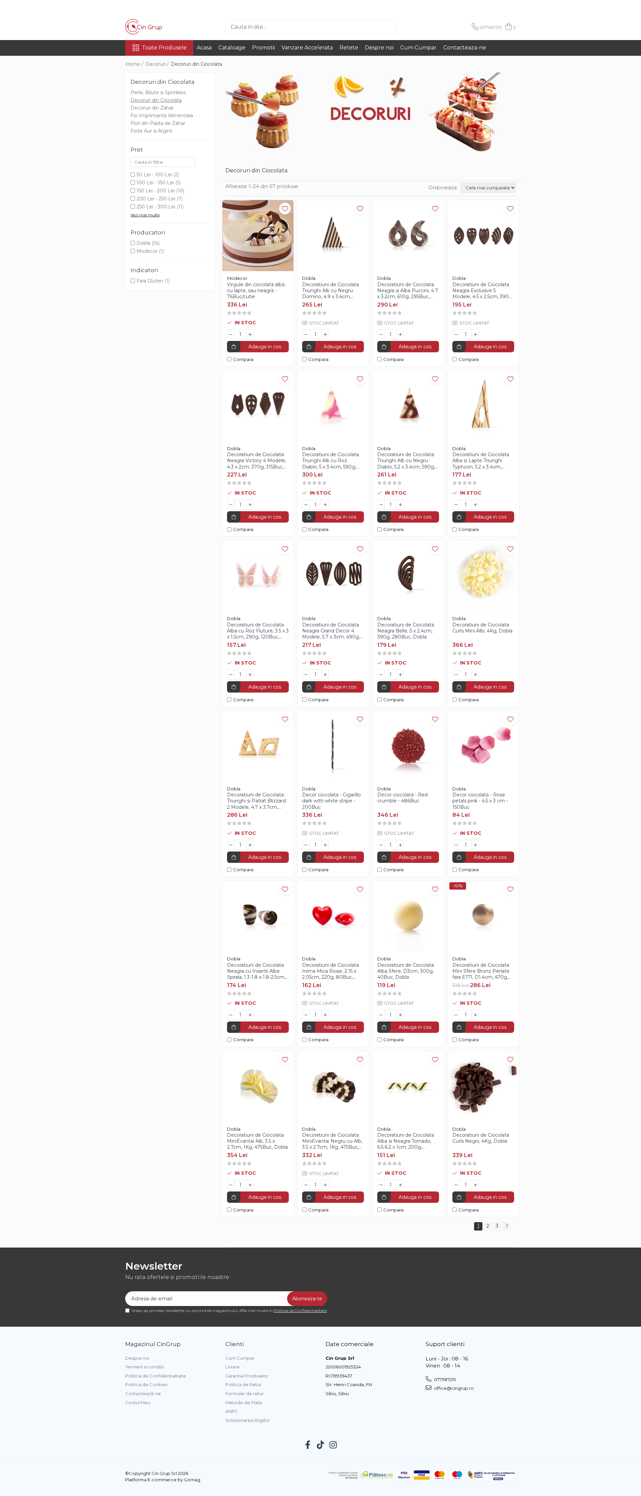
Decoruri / (158, 64)
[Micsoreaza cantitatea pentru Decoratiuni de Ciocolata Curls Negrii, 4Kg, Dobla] (456, 1185)
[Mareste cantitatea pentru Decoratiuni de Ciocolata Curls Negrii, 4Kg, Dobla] (475, 1185)
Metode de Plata (243, 1402)
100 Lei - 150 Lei (155, 183)
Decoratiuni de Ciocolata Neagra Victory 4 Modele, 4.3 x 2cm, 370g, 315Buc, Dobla (256, 460)
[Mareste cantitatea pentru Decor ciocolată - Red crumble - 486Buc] (400, 845)
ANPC (231, 1411)
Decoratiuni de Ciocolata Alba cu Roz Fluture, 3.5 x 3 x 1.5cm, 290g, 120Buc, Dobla (258, 631)
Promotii (263, 47)
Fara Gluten (150, 281)
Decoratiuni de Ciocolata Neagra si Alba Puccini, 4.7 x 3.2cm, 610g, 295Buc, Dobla (407, 291)
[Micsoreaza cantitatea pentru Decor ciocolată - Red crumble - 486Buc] (381, 845)
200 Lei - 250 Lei (156, 199)
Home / (135, 64)
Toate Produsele (164, 47)
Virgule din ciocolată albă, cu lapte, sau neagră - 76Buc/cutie (256, 291)
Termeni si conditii (144, 1366)
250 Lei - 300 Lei (156, 207)
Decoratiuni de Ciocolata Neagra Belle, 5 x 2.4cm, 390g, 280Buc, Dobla (405, 631)
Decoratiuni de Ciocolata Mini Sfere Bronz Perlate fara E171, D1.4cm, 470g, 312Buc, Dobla (480, 971)
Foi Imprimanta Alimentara (162, 116)
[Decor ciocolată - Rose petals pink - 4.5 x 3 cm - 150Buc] (483, 746)
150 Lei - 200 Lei (156, 191)
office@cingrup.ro (453, 1388)
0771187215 (444, 1379)
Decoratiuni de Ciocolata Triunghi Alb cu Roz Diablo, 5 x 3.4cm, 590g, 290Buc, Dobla (330, 460)
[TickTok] (321, 1445)
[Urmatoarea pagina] (506, 1226)
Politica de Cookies (146, 1384)
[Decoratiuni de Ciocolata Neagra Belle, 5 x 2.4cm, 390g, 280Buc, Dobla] (408, 575)
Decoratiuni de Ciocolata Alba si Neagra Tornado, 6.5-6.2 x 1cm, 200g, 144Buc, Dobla (405, 1141)
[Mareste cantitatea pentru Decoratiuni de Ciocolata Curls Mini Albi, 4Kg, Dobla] (475, 675)
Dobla (143, 243)
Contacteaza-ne (464, 47)
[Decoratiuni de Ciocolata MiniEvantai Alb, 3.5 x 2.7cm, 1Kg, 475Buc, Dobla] (257, 1086)
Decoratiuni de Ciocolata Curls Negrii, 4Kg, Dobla (480, 1138)
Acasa (204, 47)
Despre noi (379, 47)
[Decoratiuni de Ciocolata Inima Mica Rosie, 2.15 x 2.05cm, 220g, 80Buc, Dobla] (333, 916)
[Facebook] (308, 1445)
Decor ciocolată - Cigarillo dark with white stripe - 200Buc (331, 801)
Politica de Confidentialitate (300, 1310)
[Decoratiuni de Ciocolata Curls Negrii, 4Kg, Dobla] (483, 1086)
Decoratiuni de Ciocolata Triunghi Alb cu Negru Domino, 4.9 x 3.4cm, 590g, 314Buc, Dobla (330, 291)
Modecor (147, 251)
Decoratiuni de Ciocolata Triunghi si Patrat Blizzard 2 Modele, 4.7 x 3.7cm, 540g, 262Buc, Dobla (256, 801)
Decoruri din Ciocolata (156, 100)
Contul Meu (137, 1402)
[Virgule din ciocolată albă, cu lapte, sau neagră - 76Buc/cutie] (257, 235)
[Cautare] (408, 26)
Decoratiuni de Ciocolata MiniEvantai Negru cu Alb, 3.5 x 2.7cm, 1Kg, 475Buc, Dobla (332, 1141)
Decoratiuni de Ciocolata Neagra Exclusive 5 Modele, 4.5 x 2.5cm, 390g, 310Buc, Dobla (482, 291)
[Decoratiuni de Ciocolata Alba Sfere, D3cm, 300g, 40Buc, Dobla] (408, 916)
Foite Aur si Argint (151, 131)
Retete (349, 47)
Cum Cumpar (418, 47)
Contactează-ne (143, 1393)
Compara (243, 359)
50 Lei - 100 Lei (154, 175)
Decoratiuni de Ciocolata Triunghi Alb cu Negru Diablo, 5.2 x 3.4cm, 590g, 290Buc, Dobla (406, 460)
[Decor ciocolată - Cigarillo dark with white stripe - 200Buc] (333, 746)
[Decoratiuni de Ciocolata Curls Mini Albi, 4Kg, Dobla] (483, 575)
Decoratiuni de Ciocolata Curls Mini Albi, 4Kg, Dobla (482, 628)
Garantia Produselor (246, 1375)
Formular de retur (244, 1393)
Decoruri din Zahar (152, 108)
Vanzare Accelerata (307, 47)
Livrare (232, 1366)
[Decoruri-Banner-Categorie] (370, 112)
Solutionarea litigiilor (247, 1420)
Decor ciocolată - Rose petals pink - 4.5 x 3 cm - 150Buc (480, 801)
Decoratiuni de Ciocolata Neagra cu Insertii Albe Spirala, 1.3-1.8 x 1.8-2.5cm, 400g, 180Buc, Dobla (256, 971)
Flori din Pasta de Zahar (158, 123)
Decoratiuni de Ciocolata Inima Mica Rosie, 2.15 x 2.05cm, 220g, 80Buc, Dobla (330, 971)
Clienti (234, 1344)
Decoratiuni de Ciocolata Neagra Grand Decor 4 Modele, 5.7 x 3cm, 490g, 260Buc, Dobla (331, 631)
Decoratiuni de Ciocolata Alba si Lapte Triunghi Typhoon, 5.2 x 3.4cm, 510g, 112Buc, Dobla (480, 460)
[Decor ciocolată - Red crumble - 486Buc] (408, 746)
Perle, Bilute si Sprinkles (158, 92)
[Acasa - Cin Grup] (158, 26)
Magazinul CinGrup (153, 1344)
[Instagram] (333, 1445)
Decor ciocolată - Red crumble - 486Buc (402, 798)
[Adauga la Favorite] (285, 208)
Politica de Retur (243, 1384)
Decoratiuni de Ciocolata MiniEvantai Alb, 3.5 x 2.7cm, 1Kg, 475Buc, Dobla (257, 1141)
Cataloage (231, 47)
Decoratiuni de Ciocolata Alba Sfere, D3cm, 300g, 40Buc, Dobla (405, 971)
